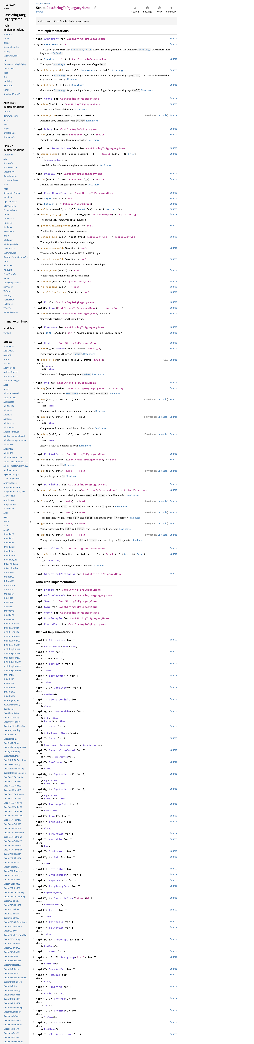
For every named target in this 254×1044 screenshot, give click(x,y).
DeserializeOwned (62, 750)
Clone (48, 98)
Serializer (53, 560)
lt (42, 501)
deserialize (49, 153)
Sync (47, 607)
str (70, 198)
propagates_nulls (53, 247)
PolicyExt (56, 927)
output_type (49, 236)
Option (72, 281)
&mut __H (94, 348)
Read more (73, 79)
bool (90, 225)
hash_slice (48, 359)
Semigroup (67, 957)
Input (47, 198)
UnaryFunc (84, 281)
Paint (53, 910)
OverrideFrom (63, 898)
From (52, 308)
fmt (43, 134)
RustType (49, 946)
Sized (51, 369)
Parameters (51, 44)
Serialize (51, 548)
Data (52, 726)
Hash (47, 343)
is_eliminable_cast (54, 292)
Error (131, 153)
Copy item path (95, 7)
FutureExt (56, 833)
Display (49, 173)
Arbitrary (51, 38)
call (44, 209)
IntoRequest (58, 874)
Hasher (60, 348)
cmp (43, 388)
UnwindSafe (52, 624)
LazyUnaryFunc (59, 886)
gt (42, 523)
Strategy (50, 59)
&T (87, 898)
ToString (55, 986)
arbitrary (47, 84)
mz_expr (40, 3)
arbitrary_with (51, 70)
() (64, 44)
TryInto (59, 1010)
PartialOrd (52, 484)
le (42, 512)
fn (61, 59)
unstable (162, 115)
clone (45, 104)
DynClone (55, 762)
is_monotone (49, 286)
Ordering (117, 388)
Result (100, 134)
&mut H (98, 359)
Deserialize (61, 148)
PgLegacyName (72, 203)
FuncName (50, 327)
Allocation (57, 640)
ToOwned (54, 974)
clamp (45, 434)
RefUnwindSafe (54, 595)
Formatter (75, 134)
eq (42, 459)
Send (47, 601)
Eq (45, 302)
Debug (48, 129)
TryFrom (59, 998)
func (48, 3)
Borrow (54, 663)
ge (42, 534)
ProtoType (61, 939)
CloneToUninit (59, 699)
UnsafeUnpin (53, 618)
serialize (47, 554)
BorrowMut (56, 675)
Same (52, 951)
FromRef (54, 821)
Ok (124, 554)
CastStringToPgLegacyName (86, 38)
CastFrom (49, 694)
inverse (46, 281)
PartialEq (51, 454)
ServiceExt (57, 969)
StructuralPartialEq (59, 574)
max (43, 399)
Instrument (57, 851)
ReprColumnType (97, 236)
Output (48, 203)
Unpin (48, 612)
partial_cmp (49, 490)
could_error (49, 270)
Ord (46, 382)
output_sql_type (52, 214)
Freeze (49, 589)
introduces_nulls (53, 259)
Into (57, 857)
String (86, 203)
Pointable (56, 922)
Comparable (62, 711)
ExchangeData (58, 804)
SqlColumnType (102, 214)
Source (39, 11)
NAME (48, 332)
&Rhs (69, 470)
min (43, 416)
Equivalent (62, 774)
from (44, 313)
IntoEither (57, 869)
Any (51, 652)
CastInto (60, 687)
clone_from (48, 115)
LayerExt (55, 880)
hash (44, 348)
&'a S (80, 957)
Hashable (55, 839)
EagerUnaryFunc (55, 193)
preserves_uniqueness (56, 225)
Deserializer (54, 160)
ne (42, 470)
